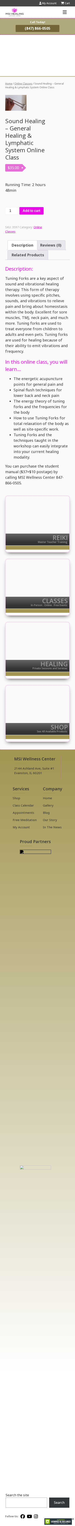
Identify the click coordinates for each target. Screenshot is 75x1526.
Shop (16, 798)
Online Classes (23, 83)
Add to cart (31, 210)
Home (8, 83)
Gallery (48, 805)
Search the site (17, 1495)
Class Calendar (23, 805)
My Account (21, 827)
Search (59, 1502)
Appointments (23, 812)
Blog (46, 812)
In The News (52, 827)
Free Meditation (25, 820)
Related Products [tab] (27, 254)
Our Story (50, 820)
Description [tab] (22, 245)
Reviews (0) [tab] (50, 245)
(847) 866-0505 (37, 28)
